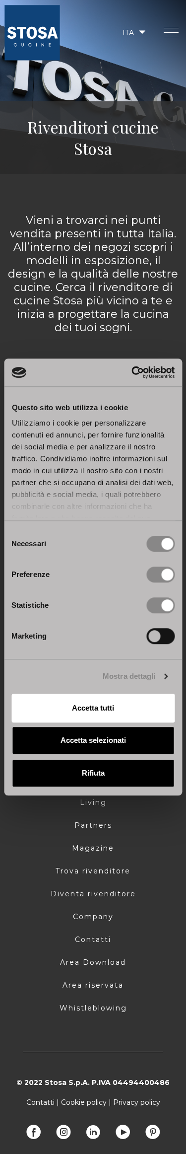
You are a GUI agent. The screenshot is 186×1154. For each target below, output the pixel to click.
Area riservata (93, 985)
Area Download (93, 962)
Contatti (93, 939)
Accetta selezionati (93, 740)
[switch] (160, 574)
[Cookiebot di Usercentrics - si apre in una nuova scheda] (132, 372)
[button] (133, 32)
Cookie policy (84, 1102)
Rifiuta (93, 773)
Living (93, 802)
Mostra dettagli (129, 676)
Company (93, 916)
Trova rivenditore (93, 870)
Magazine (93, 848)
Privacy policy (136, 1102)
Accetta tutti (93, 708)
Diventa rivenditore (93, 893)
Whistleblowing (93, 1008)
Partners (93, 825)
